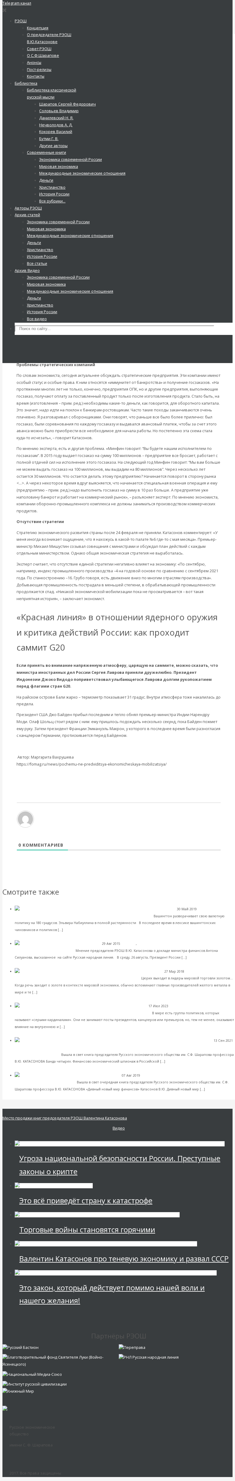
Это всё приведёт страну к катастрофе (85, 1200)
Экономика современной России (165, 943)
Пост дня (128, 943)
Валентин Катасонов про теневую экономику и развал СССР (124, 1259)
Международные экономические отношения (136, 1214)
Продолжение (30, 746)
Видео (119, 1128)
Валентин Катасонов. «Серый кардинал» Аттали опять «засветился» (86, 1012)
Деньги (191, 971)
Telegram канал (16, 3)
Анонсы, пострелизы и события (41, 1047)
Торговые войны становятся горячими (87, 1229)
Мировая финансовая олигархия (185, 1272)
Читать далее (76, 929)
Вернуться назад (33, 771)
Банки (203, 909)
